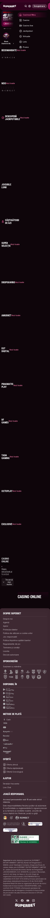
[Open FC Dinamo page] (11, 672)
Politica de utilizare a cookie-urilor (18, 633)
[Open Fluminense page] (44, 672)
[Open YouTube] (28, 900)
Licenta (6, 651)
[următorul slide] (9, 18)
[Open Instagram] (33, 900)
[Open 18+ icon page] (11, 818)
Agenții (6, 622)
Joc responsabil (10, 637)
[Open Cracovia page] (16, 672)
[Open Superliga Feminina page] (28, 672)
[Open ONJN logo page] (5, 818)
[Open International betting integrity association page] (11, 824)
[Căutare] (26, 6)
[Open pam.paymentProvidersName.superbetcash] (7, 752)
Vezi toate (21, 50)
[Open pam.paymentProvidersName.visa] (5, 723)
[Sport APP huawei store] (25, 704)
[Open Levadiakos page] (33, 677)
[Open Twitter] (16, 900)
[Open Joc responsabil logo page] (24, 824)
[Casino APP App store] (25, 700)
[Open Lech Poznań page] (16, 677)
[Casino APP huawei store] (25, 707)
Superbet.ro (7, 860)
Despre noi (8, 619)
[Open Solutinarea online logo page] (10, 830)
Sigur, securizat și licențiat (7, 571)
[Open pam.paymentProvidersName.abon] (6, 740)
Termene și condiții (11, 647)
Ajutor (5, 626)
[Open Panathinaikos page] (39, 677)
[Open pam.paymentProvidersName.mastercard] (4, 727)
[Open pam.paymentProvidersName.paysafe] (8, 731)
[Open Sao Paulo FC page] (39, 672)
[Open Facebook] (22, 900)
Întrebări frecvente (11, 784)
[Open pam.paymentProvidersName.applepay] (5, 747)
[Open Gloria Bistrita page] (5, 677)
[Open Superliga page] (5, 672)
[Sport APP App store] (25, 697)
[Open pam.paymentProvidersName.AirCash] (8, 744)
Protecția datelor (10, 629)
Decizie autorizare (11, 655)
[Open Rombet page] (22, 818)
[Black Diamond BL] (6, 36)
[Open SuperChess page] (11, 677)
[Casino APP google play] (25, 693)
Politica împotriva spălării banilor (17, 640)
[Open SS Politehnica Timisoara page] (22, 677)
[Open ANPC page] (35, 824)
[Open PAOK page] (27, 677)
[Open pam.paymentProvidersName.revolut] (6, 736)
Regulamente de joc (12, 644)
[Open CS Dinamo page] (33, 672)
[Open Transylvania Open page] (22, 672)
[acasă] (9, 6)
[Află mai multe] (29, 6)
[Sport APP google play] (25, 689)
